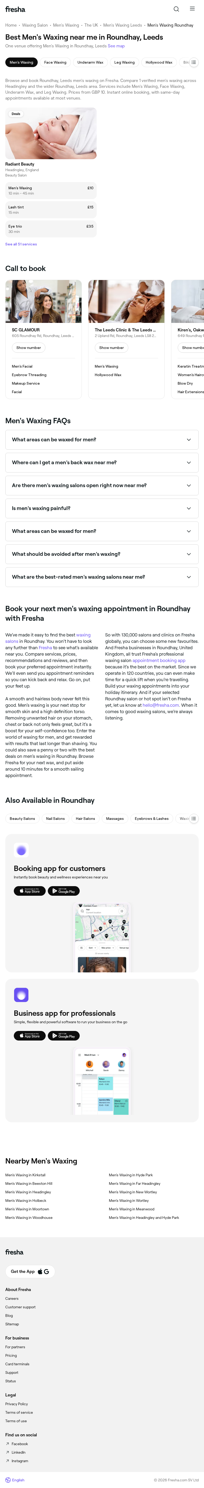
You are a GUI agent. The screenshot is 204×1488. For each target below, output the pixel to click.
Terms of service (19, 1412)
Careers (12, 1298)
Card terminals (17, 1364)
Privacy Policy (16, 1404)
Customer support (20, 1307)
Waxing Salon (35, 25)
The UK (91, 25)
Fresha (45, 647)
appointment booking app (159, 660)
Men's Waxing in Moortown (27, 1209)
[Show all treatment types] (194, 62)
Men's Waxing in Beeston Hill (28, 1183)
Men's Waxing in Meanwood (131, 1209)
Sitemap (12, 1324)
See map (116, 46)
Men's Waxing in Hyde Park (131, 1175)
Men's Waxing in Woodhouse (29, 1217)
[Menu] (192, 9)
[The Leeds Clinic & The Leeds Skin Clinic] (126, 339)
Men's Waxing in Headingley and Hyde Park (144, 1217)
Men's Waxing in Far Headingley (134, 1183)
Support (11, 1372)
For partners (15, 1347)
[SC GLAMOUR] (44, 339)
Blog (9, 1315)
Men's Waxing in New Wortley (133, 1192)
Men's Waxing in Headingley (28, 1192)
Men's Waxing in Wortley (129, 1200)
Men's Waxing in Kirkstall (25, 1175)
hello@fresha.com (161, 705)
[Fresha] (15, 9)
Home (11, 25)
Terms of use (16, 1421)
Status (10, 1381)
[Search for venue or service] (176, 9)
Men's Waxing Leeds (122, 25)
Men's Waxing (66, 25)
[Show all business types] (194, 818)
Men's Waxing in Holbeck (25, 1200)
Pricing (11, 1355)
